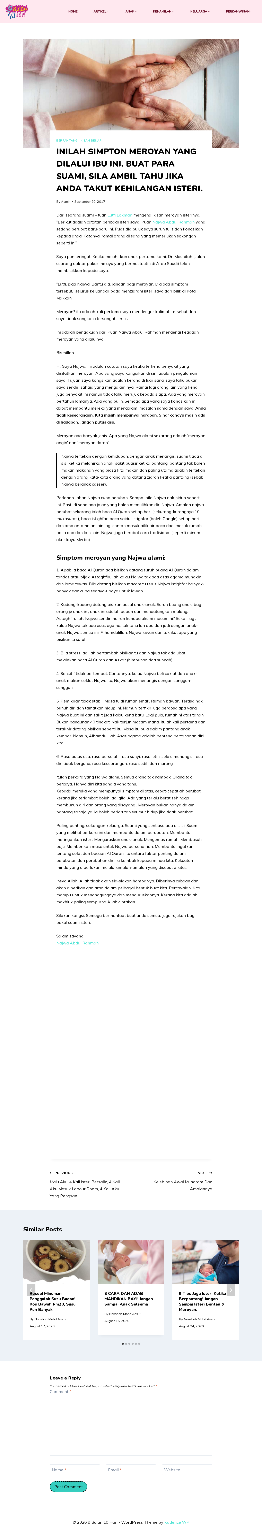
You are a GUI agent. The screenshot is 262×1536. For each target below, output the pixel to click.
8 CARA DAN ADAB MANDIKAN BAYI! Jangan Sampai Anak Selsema (128, 1299)
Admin (65, 201)
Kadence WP (176, 1522)
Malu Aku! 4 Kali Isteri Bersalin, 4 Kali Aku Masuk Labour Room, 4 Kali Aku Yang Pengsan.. (85, 1184)
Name (59, 1469)
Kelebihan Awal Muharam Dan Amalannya (183, 1181)
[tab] (123, 1344)
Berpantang (67, 140)
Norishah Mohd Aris (48, 1319)
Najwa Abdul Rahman (173, 222)
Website (172, 1469)
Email (115, 1469)
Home (73, 11)
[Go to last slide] (31, 1290)
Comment (60, 1391)
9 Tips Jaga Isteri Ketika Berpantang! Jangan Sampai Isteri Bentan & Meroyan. (202, 1301)
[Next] (231, 1290)
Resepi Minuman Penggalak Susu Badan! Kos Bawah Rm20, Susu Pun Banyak (53, 1301)
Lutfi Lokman (119, 215)
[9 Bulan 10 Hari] (17, 11)
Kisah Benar (91, 140)
